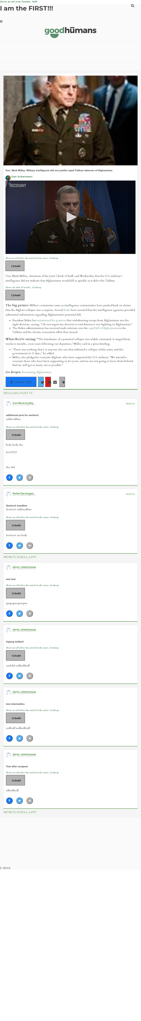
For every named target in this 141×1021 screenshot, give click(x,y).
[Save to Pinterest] (48, 382)
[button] (70, 217)
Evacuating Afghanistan (37, 372)
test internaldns (15, 704)
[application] (70, 217)
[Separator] (62, 382)
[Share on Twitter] (41, 382)
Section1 (130, 403)
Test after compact (17, 766)
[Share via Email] (55, 381)
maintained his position (51, 320)
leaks (67, 310)
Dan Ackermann (21, 176)
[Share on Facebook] (21, 382)
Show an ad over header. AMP (18, 1)
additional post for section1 (22, 415)
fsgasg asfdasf (15, 641)
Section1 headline (16, 505)
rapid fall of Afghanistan (103, 328)
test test (11, 579)
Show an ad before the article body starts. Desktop (32, 258)
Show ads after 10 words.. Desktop (23, 287)
